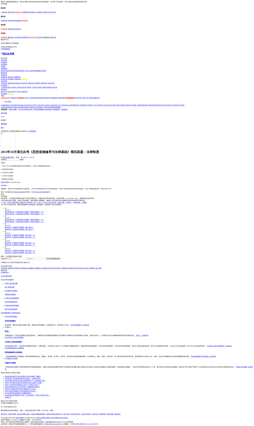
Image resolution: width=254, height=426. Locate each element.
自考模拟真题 (15, 313)
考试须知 (11, 29)
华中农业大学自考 (23, 105)
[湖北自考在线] (6, 107)
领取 (22, 159)
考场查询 (4, 29)
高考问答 (38, 83)
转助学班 (32, 37)
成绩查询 (4, 37)
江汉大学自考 (97, 105)
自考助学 (39, 12)
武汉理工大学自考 (37, 105)
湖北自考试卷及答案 (42, 192)
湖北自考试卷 (19, 192)
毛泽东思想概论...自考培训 (79, 325)
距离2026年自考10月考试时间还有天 (14, 71)
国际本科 (96, 98)
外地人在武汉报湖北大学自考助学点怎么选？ (21, 391)
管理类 (44, 87)
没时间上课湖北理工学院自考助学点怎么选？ (21, 389)
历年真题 (4, 85)
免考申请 (11, 20)
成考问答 (11, 83)
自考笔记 (4, 89)
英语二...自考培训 (142, 335)
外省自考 (24, 91)
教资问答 (44, 83)
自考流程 (4, 268)
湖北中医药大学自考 (124, 105)
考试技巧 (18, 29)
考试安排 (4, 20)
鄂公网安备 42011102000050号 (87, 424)
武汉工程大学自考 (109, 105)
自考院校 (11, 79)
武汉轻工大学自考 (50, 105)
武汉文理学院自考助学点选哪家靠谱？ (18, 393)
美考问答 (51, 83)
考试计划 (11, 77)
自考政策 (4, 77)
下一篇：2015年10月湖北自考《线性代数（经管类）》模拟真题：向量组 (61, 202)
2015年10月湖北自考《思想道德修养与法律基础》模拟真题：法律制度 (43, 109)
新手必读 (11, 12)
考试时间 (14, 98)
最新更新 (103, 414)
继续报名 (11, 37)
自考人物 (11, 91)
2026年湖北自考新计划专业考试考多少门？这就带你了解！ (25, 380)
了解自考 (4, 12)
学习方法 (17, 91)
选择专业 (46, 12)
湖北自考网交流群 (43, 418)
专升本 (83, 98)
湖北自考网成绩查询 (38, 414)
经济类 (8, 87)
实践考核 (54, 98)
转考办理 (47, 98)
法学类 (13, 87)
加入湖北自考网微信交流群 (36, 71)
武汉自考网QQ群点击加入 (59, 418)
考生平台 (53, 12)
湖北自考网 (13, 109)
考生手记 (4, 91)
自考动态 (95, 414)
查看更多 (8, 397)
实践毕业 (17, 77)
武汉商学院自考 (73, 105)
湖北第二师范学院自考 (139, 105)
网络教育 (46, 37)
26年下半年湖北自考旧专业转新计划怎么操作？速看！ (24, 383)
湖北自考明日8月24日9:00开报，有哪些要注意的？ (22, 387)
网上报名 (4, 94)
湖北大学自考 (166, 105)
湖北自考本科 (86, 414)
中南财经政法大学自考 (9, 105)
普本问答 (17, 83)
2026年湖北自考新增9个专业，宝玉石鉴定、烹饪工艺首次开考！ (27, 395)
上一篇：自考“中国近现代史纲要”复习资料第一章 (18, 202)
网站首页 (4, 73)
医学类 (54, 87)
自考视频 (4, 69)
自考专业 (4, 79)
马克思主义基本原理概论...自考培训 (219, 346)
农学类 (39, 87)
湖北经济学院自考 (154, 105)
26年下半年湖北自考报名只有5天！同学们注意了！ (22, 385)
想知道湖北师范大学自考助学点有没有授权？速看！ (23, 376)
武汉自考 (66, 414)
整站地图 (110, 414)
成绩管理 (25, 37)
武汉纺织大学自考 (86, 105)
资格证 (3, 66)
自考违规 (44, 268)
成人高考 (39, 37)
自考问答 (4, 81)
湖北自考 (4, 414)
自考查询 (4, 64)
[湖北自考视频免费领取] (52, 107)
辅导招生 (32, 12)
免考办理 (41, 98)
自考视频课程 (5, 313)
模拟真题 (18, 20)
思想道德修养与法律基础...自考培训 (203, 356)
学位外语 (85, 268)
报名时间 (18, 12)
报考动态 (4, 75)
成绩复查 (38, 268)
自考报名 (4, 62)
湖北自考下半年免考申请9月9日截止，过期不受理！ (23, 378)
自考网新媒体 (5, 49)
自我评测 (25, 12)
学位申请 (78, 98)
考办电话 (4, 60)
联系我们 (117, 414)
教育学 (49, 87)
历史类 (23, 87)
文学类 (18, 87)
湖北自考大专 (75, 414)
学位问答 (24, 83)
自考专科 (53, 37)
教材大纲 (34, 98)
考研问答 (31, 83)
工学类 (34, 87)
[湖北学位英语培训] (20, 107)
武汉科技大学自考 (178, 105)
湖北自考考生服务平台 (54, 414)
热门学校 (8, 101)
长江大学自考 (62, 105)
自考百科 (4, 83)
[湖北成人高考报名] (36, 107)
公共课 (3, 87)
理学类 (29, 87)
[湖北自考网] (7, 53)
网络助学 (25, 20)
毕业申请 (18, 37)
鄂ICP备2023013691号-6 (54, 424)
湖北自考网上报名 (23, 414)
